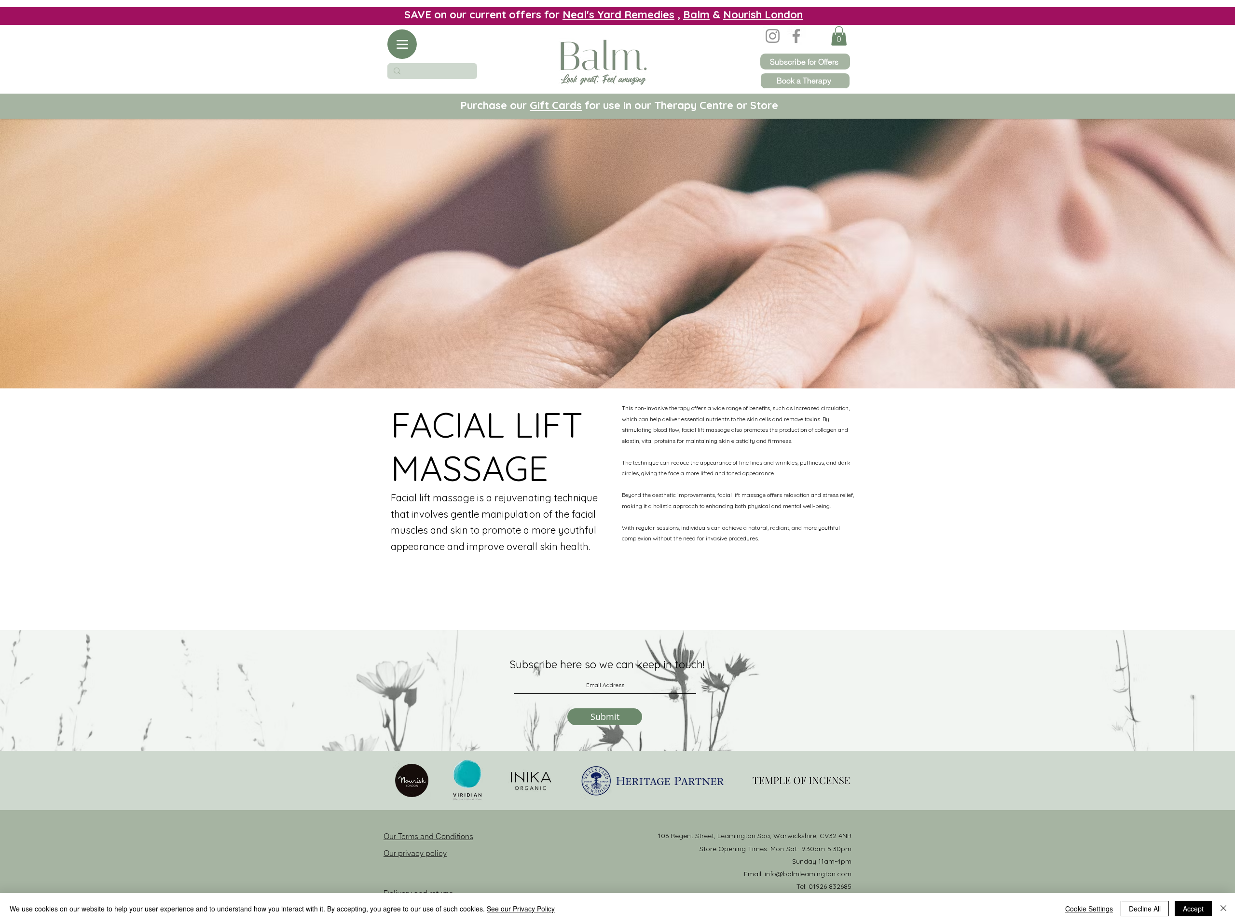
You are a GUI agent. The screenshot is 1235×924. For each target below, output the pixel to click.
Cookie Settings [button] (1089, 908)
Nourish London (763, 14)
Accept (1193, 908)
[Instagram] (772, 36)
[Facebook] (796, 36)
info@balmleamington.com (808, 873)
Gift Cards (556, 105)
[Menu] (402, 44)
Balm (696, 14)
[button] (839, 36)
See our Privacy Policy (521, 908)
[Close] (1223, 908)
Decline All (1145, 908)
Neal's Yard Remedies (618, 14)
